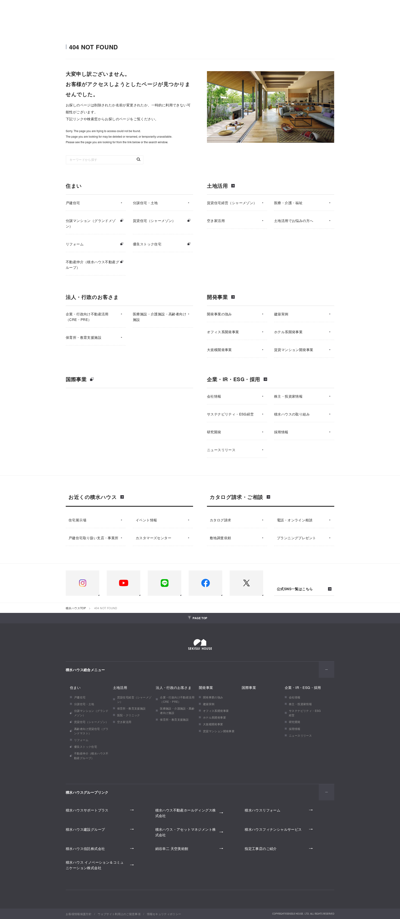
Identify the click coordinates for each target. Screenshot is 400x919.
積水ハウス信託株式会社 (85, 848)
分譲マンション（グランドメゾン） (91, 223)
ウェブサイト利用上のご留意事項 (119, 914)
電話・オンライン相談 (294, 519)
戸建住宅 (73, 202)
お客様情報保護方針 (78, 914)
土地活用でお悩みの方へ (293, 220)
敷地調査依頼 (220, 537)
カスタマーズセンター (153, 537)
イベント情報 (146, 519)
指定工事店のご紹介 (261, 848)
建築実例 (281, 313)
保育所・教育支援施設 (83, 337)
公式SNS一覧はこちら (295, 589)
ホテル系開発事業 (288, 331)
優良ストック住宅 (147, 243)
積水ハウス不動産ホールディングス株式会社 (185, 813)
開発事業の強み (219, 313)
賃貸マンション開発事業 (293, 349)
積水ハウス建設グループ (85, 829)
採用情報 (281, 431)
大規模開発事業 (219, 349)
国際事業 (76, 379)
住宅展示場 (77, 519)
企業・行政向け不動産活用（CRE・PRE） (87, 316)
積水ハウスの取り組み (292, 414)
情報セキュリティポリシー (164, 914)
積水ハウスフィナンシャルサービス (273, 829)
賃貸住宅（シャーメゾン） (154, 220)
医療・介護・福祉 (288, 202)
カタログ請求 (220, 519)
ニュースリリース (221, 449)
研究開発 (214, 431)
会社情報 (214, 396)
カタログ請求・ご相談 (236, 497)
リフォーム (75, 243)
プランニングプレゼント (296, 537)
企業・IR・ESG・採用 (233, 379)
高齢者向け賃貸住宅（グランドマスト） (91, 731)
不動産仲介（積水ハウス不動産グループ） (92, 264)
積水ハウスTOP (76, 608)
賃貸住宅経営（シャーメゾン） (232, 202)
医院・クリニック (128, 715)
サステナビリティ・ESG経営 (230, 414)
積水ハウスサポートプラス (87, 810)
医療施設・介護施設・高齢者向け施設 (159, 316)
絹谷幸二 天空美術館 (171, 848)
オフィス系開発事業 (223, 331)
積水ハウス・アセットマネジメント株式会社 (185, 832)
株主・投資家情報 (288, 396)
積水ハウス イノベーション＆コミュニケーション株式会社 (95, 865)
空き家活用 (216, 220)
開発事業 (217, 297)
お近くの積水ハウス (93, 497)
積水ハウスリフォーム (262, 810)
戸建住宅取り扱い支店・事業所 (94, 537)
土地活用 (217, 185)
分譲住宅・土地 (145, 202)
